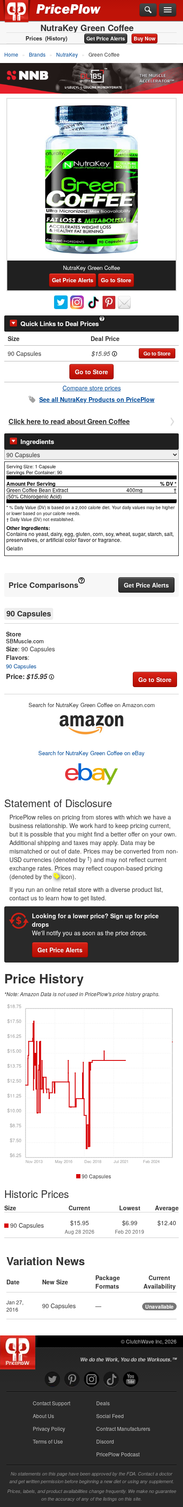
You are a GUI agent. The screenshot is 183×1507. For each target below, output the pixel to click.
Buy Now (144, 38)
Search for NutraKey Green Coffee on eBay (91, 753)
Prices (34, 38)
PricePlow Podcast (118, 1454)
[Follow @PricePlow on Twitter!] (52, 1379)
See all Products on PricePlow (96, 399)
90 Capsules (21, 666)
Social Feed (110, 1415)
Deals (103, 1403)
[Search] (148, 10)
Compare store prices (92, 388)
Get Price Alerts (105, 38)
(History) (56, 38)
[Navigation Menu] (168, 10)
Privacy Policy (49, 1428)
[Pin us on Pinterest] (72, 1379)
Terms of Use (48, 1441)
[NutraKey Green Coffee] (91, 179)
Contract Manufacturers (123, 1428)
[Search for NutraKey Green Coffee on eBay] (91, 772)
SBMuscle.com (25, 641)
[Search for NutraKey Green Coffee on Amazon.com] (91, 723)
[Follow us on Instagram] (91, 1379)
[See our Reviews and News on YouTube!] (130, 1379)
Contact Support (51, 1403)
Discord (105, 1441)
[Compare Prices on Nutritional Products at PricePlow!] (19, 1350)
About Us (43, 1415)
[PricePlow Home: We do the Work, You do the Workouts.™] (22, 16)
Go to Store (116, 280)
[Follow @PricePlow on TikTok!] (111, 1379)
